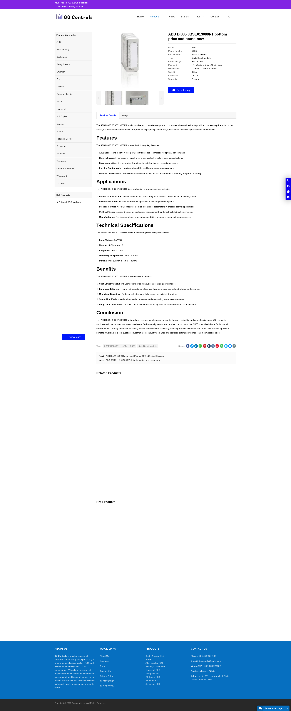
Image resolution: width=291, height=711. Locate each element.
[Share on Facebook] (188, 347)
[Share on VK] (213, 347)
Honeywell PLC (153, 670)
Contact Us (105, 671)
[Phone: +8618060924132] (288, 180)
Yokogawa (61, 161)
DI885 (132, 346)
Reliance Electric (64, 139)
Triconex (61, 183)
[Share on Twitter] (192, 347)
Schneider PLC (153, 684)
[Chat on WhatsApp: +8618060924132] (288, 191)
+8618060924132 (207, 656)
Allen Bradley (63, 49)
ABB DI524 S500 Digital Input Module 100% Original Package (135, 356)
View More (75, 337)
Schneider (61, 146)
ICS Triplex (62, 116)
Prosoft (60, 131)
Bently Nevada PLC (155, 656)
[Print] (234, 347)
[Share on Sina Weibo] (217, 347)
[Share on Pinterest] (204, 347)
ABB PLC (150, 659)
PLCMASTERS (107, 681)
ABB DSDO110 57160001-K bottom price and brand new (133, 360)
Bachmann (62, 57)
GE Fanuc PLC (153, 677)
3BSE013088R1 (112, 346)
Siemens (61, 153)
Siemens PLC (152, 680)
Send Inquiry (183, 90)
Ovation (60, 124)
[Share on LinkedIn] (196, 347)
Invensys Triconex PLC (156, 666)
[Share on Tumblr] (209, 347)
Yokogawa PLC (153, 673)
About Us (104, 656)
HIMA (59, 101)
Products (104, 661)
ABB (124, 346)
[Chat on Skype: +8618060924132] (288, 186)
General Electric (64, 94)
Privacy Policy (106, 676)
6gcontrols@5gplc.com (210, 661)
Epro (59, 79)
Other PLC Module (65, 168)
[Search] (229, 16)
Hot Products (63, 195)
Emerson (61, 72)
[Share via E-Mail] (230, 347)
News (102, 666)
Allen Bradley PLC (154, 663)
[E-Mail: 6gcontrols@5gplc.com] (288, 197)
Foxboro (61, 86)
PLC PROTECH (107, 686)
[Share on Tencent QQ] (226, 347)
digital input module (147, 346)
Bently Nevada (63, 64)
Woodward (62, 176)
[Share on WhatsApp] (200, 347)
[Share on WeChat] (221, 347)
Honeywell (61, 109)
